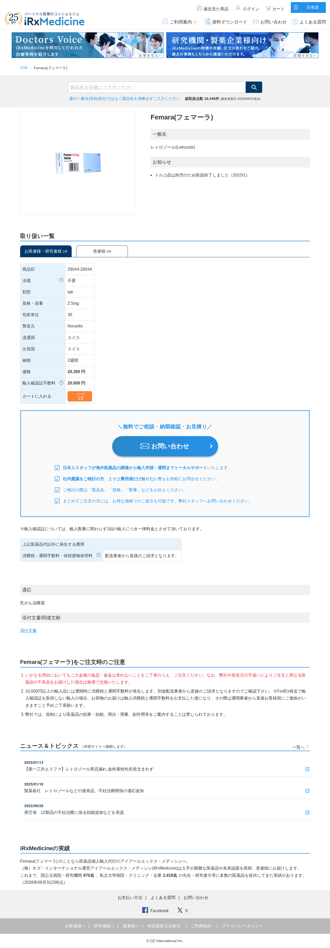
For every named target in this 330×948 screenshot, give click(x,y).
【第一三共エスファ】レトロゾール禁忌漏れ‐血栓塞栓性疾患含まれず (88, 769)
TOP (24, 68)
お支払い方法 (130, 897)
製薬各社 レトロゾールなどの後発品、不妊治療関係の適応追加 (84, 791)
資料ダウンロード (229, 22)
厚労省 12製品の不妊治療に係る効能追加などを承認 (74, 812)
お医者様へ (76, 926)
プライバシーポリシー (242, 926)
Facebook (159, 911)
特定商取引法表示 (163, 926)
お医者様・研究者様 (46, 251)
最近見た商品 (216, 9)
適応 (26, 589)
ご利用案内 (181, 22)
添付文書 (28, 630)
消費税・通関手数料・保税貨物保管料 (57, 555)
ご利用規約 (201, 926)
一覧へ (298, 747)
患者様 (102, 251)
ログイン (251, 9)
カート (278, 9)
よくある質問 (313, 22)
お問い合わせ (273, 22)
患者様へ (131, 926)
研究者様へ (105, 926)
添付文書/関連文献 (41, 617)
